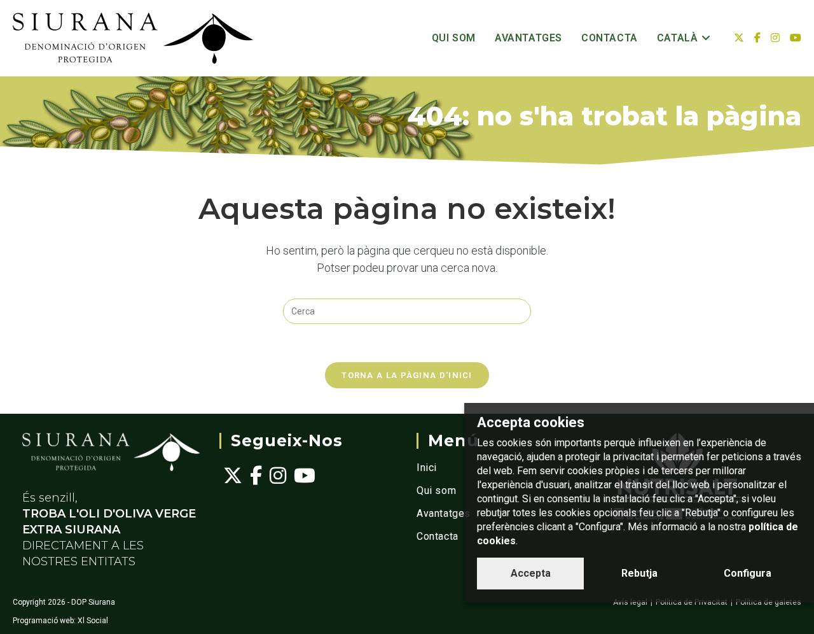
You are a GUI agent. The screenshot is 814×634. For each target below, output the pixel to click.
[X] (232, 475)
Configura (747, 573)
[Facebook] (256, 475)
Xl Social (93, 620)
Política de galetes (768, 602)
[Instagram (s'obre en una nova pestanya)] (775, 37)
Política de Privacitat (692, 602)
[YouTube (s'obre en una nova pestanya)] (795, 37)
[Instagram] (278, 475)
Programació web (43, 620)
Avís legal (630, 602)
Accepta (531, 573)
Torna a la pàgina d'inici (407, 375)
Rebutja (639, 573)
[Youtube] (304, 475)
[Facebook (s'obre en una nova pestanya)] (757, 37)
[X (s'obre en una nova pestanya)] (739, 37)
